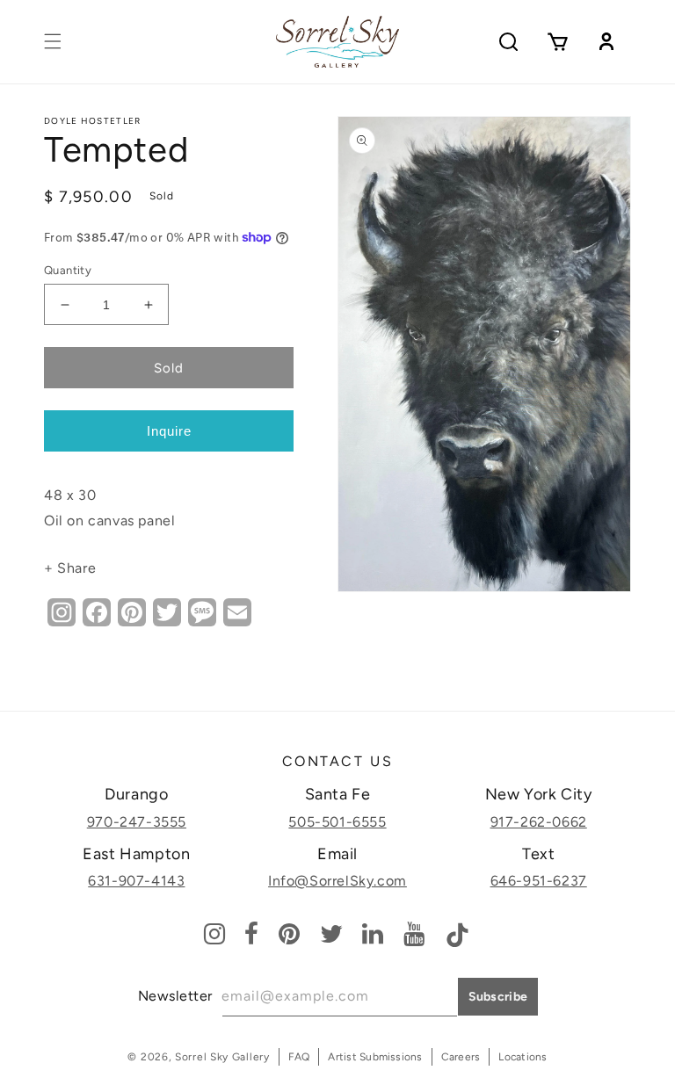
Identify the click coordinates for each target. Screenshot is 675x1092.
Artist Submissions (375, 1057)
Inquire (169, 430)
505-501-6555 (337, 822)
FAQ (299, 1057)
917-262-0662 (538, 822)
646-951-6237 (538, 880)
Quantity (67, 270)
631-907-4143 (136, 880)
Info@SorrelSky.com (337, 880)
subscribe (498, 996)
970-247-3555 (136, 822)
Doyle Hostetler (93, 121)
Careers (461, 1057)
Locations (522, 1057)
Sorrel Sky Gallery (222, 1057)
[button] (52, 41)
